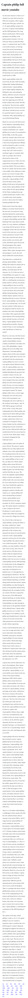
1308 (4, 988)
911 (11, 984)
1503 (21, 986)
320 (7, 992)
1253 (16, 986)
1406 (8, 990)
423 (21, 990)
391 (13, 988)
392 (21, 988)
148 (3, 986)
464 (3, 992)
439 (3, 994)
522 (23, 984)
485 (3, 990)
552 (12, 986)
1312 (21, 994)
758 (19, 984)
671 (3, 996)
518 (12, 990)
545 (7, 986)
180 (12, 992)
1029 (12, 994)
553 (16, 992)
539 (17, 988)
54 (3, 984)
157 (7, 994)
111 (7, 984)
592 (15, 984)
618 (16, 994)
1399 (17, 990)
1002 (20, 992)
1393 (8, 988)
